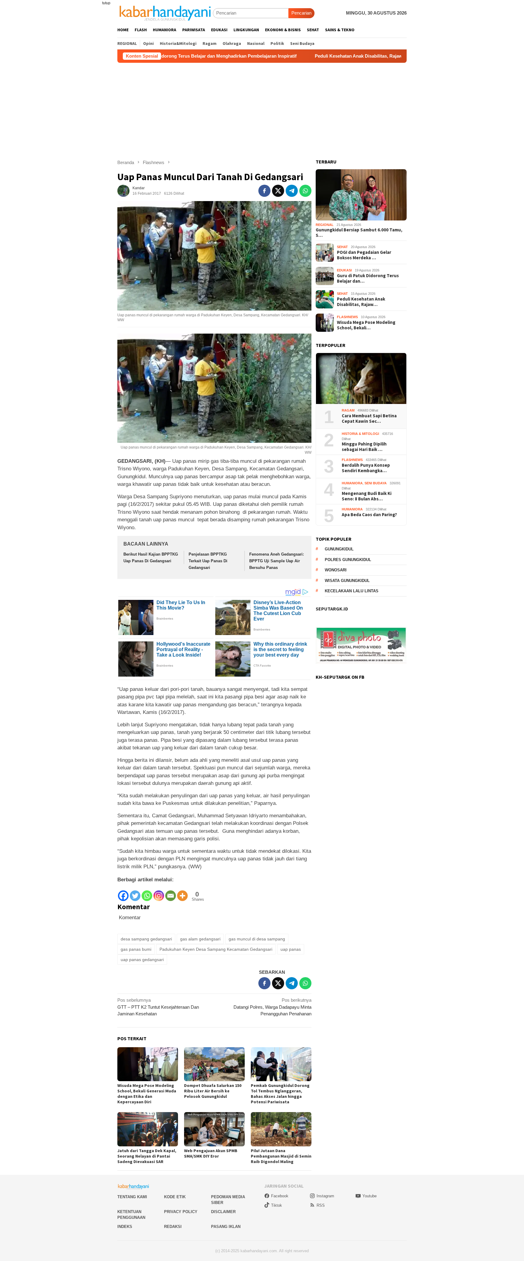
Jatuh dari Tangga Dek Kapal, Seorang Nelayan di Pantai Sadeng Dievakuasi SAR (146, 1156)
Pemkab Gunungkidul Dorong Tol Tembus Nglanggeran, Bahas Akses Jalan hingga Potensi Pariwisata (280, 1094)
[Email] (170, 892)
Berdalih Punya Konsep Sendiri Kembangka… (366, 468)
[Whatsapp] (147, 892)
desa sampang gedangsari (146, 939)
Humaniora (352, 483)
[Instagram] (158, 892)
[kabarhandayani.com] (165, 12)
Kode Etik (175, 1197)
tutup (106, 3)
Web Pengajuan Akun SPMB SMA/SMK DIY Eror (210, 1153)
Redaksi (173, 1226)
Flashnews (347, 317)
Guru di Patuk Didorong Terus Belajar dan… (368, 278)
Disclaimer (223, 1211)
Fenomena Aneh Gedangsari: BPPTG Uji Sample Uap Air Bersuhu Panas (276, 561)
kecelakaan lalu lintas (351, 591)
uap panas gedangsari (142, 959)
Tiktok (276, 1205)
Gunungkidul (339, 549)
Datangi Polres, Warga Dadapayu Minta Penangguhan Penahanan (272, 1006)
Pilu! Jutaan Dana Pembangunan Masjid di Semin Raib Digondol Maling (281, 1156)
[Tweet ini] (278, 191)
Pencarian (301, 12)
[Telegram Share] (292, 191)
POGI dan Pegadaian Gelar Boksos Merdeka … (364, 255)
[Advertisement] (262, 108)
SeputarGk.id (332, 609)
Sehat (342, 247)
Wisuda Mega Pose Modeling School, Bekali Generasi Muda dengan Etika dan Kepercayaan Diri (146, 1094)
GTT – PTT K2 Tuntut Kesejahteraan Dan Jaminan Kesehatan (158, 1006)
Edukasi (344, 270)
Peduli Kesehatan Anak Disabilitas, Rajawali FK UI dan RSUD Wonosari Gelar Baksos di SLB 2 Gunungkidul (366, 56)
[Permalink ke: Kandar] (123, 190)
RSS (321, 1205)
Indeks (124, 1226)
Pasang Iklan (225, 1226)
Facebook (279, 1196)
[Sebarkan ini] (264, 191)
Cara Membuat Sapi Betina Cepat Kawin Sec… (369, 418)
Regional (325, 225)
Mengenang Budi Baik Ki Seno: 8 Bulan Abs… (366, 496)
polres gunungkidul (348, 559)
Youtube (369, 1196)
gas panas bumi (136, 949)
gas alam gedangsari (200, 939)
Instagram (325, 1196)
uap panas (290, 949)
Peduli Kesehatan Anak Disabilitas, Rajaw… (361, 301)
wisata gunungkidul (347, 580)
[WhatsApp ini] (305, 191)
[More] (182, 892)
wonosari (336, 570)
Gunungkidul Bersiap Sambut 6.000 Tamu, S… (359, 232)
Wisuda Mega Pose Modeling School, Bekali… (366, 325)
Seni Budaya (375, 483)
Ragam (348, 410)
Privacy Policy (180, 1211)
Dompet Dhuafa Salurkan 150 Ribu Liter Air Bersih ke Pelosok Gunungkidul (212, 1091)
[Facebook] (123, 892)
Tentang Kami (132, 1197)
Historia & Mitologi (360, 434)
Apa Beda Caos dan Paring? (369, 515)
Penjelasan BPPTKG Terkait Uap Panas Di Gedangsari (208, 561)
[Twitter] (135, 892)
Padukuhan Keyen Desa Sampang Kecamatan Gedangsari (216, 949)
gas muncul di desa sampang (257, 939)
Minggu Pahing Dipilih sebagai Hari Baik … (364, 447)
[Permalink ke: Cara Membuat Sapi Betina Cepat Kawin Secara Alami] (361, 378)
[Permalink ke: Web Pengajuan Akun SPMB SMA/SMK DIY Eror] (214, 1129)
